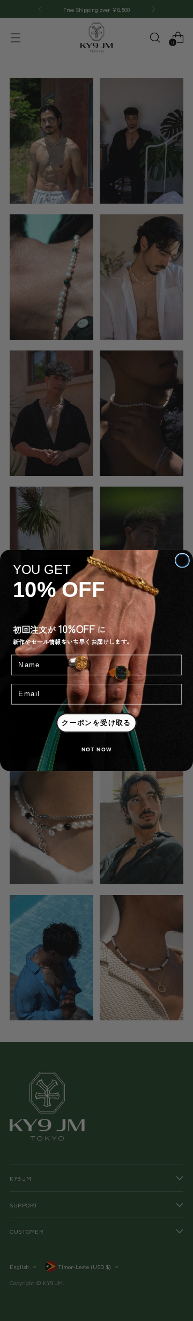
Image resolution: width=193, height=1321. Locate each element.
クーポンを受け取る (96, 723)
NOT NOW (96, 750)
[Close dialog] (182, 560)
